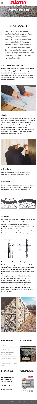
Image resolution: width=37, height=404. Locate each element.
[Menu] (2, 3)
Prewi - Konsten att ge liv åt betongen (9, 359)
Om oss (3, 345)
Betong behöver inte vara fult (9, 364)
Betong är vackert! (7, 349)
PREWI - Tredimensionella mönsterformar (8, 353)
